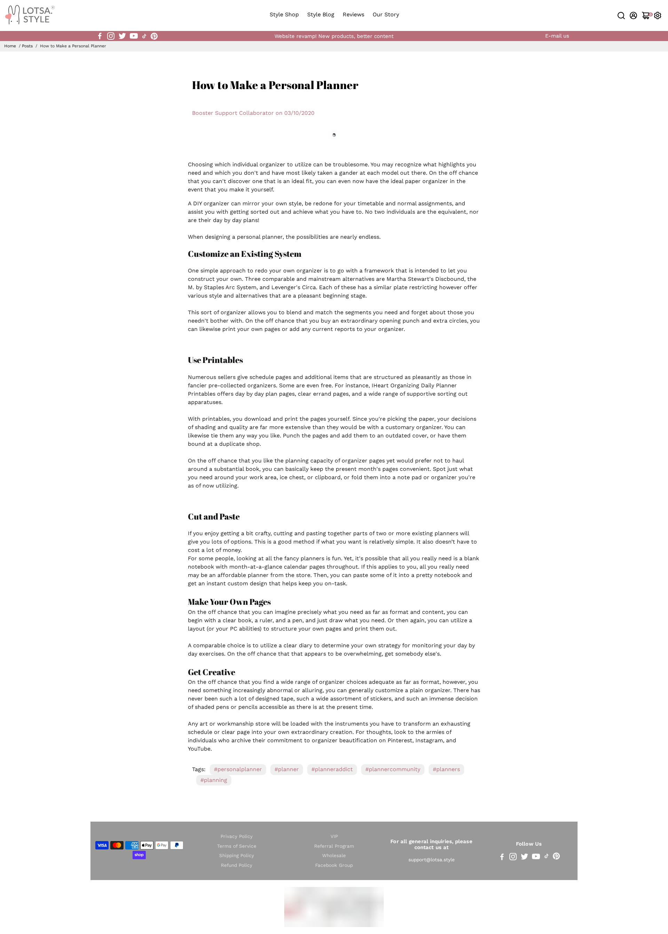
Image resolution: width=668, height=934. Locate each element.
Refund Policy (236, 865)
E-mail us (557, 36)
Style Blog (320, 14)
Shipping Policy (236, 855)
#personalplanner (238, 769)
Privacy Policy (237, 836)
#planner (287, 769)
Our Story (386, 14)
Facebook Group (334, 865)
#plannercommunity (392, 769)
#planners (446, 769)
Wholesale (334, 855)
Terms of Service (236, 846)
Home (10, 45)
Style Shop (284, 14)
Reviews (353, 14)
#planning (213, 780)
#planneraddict (332, 769)
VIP (334, 836)
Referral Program (334, 846)
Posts (27, 45)
